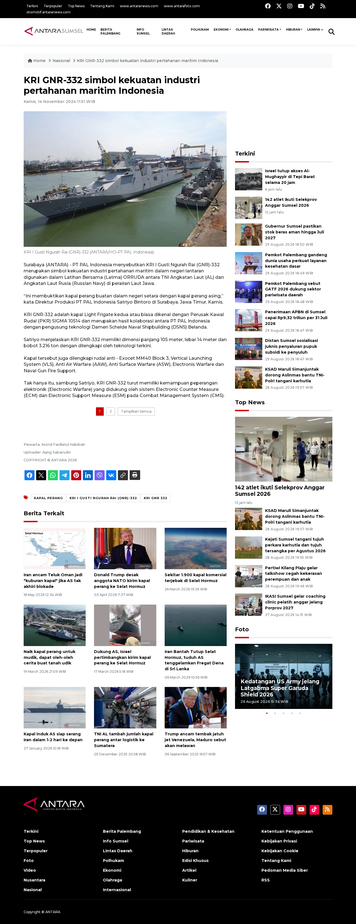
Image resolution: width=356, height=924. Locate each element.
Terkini (32, 6)
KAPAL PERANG (48, 498)
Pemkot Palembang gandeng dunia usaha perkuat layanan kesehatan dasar (296, 260)
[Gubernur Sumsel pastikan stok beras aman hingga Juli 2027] (248, 234)
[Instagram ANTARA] (289, 6)
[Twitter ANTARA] (279, 6)
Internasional (117, 889)
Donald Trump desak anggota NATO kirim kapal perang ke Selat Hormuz (122, 580)
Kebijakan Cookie (279, 850)
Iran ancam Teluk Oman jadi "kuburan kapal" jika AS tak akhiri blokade (53, 580)
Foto (242, 629)
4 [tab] (292, 713)
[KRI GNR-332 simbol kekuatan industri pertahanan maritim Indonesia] (283, 448)
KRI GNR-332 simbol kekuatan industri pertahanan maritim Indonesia (147, 60)
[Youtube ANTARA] (301, 6)
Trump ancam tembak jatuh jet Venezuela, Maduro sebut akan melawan (195, 739)
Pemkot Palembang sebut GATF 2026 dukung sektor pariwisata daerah (293, 289)
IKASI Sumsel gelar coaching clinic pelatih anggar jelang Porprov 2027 (295, 602)
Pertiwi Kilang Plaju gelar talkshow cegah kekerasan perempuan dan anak (293, 573)
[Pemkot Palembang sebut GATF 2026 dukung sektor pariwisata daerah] (248, 291)
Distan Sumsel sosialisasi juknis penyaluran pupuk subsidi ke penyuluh (291, 346)
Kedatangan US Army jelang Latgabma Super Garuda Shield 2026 (280, 688)
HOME (91, 29)
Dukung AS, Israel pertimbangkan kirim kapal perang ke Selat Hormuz (122, 657)
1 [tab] (267, 713)
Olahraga (244, 29)
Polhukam (200, 29)
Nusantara (34, 880)
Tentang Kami (102, 6)
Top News (76, 6)
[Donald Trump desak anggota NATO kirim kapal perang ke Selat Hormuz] (125, 548)
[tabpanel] (283, 676)
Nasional (62, 60)
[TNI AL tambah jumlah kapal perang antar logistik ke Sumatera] (125, 707)
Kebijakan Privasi (279, 841)
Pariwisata (268, 29)
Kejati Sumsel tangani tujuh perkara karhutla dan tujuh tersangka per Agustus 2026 (295, 545)
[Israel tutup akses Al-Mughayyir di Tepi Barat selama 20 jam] (248, 178)
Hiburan (293, 29)
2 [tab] (275, 713)
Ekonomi (221, 29)
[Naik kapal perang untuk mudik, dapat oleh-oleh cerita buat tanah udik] (55, 625)
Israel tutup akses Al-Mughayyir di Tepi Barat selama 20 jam (290, 176)
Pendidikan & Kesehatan (208, 831)
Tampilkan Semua (136, 411)
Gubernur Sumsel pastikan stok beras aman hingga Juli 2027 (294, 232)
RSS (265, 880)
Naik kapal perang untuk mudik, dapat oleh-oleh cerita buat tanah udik (49, 657)
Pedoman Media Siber (284, 870)
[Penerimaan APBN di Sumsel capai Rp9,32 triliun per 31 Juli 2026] (248, 320)
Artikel (189, 870)
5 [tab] (300, 713)
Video (30, 870)
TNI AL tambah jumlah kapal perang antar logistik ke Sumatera (123, 739)
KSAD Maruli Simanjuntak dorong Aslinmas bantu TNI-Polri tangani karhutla (295, 375)
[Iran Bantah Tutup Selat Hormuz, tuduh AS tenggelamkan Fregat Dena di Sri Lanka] (196, 625)
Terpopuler (53, 6)
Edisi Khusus (195, 860)
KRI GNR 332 (155, 498)
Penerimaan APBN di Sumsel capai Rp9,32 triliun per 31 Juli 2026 (296, 317)
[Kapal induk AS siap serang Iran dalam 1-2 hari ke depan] (55, 707)
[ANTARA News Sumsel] (54, 31)
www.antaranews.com (139, 6)
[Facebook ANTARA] (268, 6)
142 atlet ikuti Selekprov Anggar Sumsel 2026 (280, 490)
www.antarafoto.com (182, 6)
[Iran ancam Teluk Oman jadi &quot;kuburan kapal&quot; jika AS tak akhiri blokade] (55, 548)
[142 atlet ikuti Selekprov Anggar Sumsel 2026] (248, 207)
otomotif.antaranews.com (48, 12)
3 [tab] (283, 713)
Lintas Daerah (168, 31)
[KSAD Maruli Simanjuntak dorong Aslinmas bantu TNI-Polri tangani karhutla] (248, 377)
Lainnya (313, 29)
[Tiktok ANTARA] (312, 6)
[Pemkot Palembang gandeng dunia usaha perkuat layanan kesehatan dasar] (248, 262)
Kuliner (189, 880)
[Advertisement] (283, 109)
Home (39, 60)
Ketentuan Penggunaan (287, 831)
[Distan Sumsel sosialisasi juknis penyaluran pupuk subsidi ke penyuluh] (248, 348)
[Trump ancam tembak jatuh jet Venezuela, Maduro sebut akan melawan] (196, 707)
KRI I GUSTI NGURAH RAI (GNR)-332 (103, 498)
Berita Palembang (110, 31)
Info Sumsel (143, 31)
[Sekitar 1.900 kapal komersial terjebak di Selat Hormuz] (196, 548)
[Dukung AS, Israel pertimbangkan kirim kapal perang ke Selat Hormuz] (125, 625)
